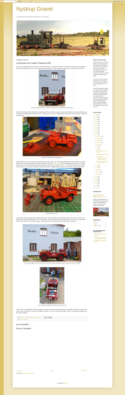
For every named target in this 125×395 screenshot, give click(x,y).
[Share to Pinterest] (51, 317)
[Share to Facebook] (50, 317)
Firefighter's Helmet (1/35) (102, 154)
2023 (96, 121)
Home (52, 370)
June (97, 149)
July (97, 147)
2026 (96, 115)
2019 (96, 130)
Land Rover (25, 319)
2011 (96, 187)
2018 (96, 132)
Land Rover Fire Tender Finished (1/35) (102, 162)
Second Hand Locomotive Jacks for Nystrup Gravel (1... (102, 158)
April (97, 167)
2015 (96, 179)
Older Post (84, 370)
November (99, 138)
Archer (65, 165)
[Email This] (44, 317)
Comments (98, 225)
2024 (96, 119)
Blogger (65, 383)
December (99, 136)
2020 (96, 128)
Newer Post (20, 370)
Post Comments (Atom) (28, 373)
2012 (96, 185)
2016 (96, 176)
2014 (96, 181)
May (97, 165)
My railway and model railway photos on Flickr (100, 238)
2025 (96, 117)
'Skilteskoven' (57, 163)
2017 (96, 134)
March (97, 169)
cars (21, 319)
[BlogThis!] (46, 317)
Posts (96, 222)
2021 (96, 125)
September (99, 142)
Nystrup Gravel (34, 9)
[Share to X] (48, 317)
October (98, 140)
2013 (96, 183)
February (98, 171)
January (98, 174)
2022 (96, 123)
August (98, 144)
